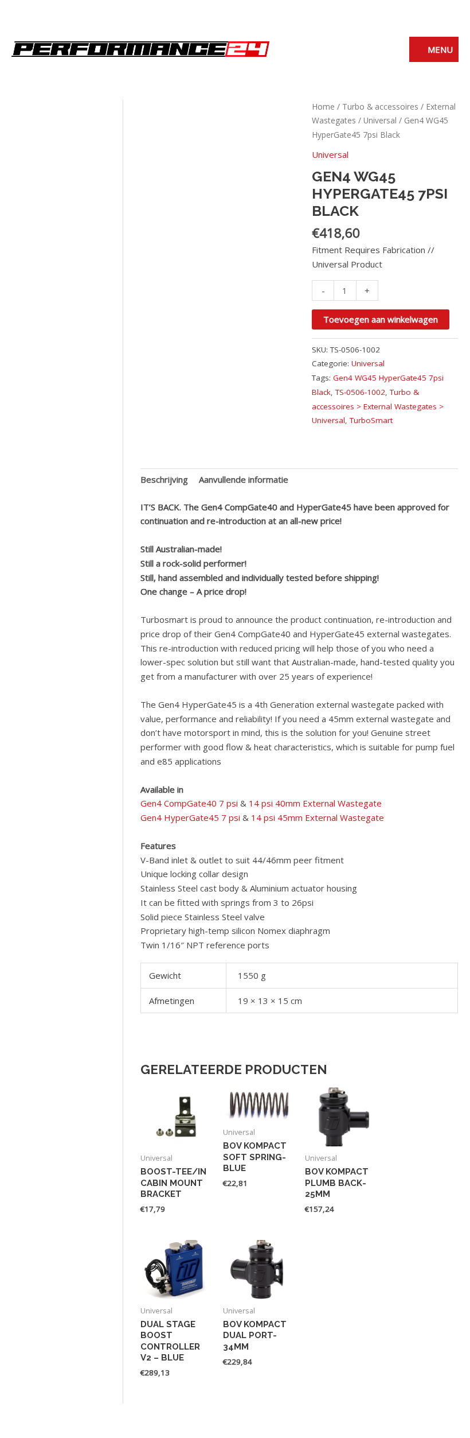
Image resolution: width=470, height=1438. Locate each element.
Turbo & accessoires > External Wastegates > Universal (378, 406)
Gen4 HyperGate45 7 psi (190, 817)
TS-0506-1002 (360, 392)
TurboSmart (371, 420)
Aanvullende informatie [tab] (243, 479)
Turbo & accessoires (380, 106)
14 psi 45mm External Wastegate (317, 817)
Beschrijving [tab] (164, 479)
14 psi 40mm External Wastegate (315, 803)
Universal (380, 120)
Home (323, 106)
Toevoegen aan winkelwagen (380, 319)
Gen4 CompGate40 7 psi (190, 803)
